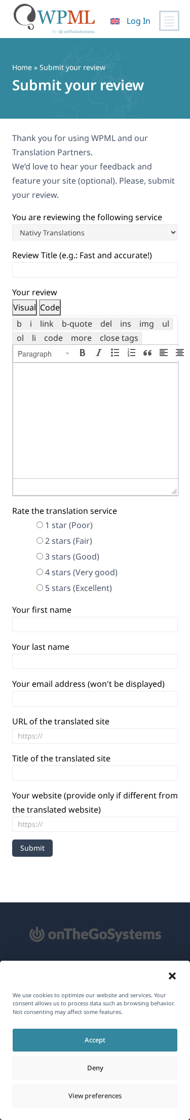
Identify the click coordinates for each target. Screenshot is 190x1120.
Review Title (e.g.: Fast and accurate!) (82, 255)
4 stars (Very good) (81, 572)
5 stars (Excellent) (78, 587)
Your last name (40, 646)
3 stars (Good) (72, 556)
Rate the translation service (64, 510)
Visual (24, 307)
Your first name (41, 609)
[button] (172, 976)
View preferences (95, 1095)
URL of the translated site (60, 721)
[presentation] (44, 353)
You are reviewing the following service (87, 217)
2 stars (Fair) (68, 540)
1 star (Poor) (69, 525)
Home (22, 67)
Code (50, 307)
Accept (95, 1039)
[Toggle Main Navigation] (169, 21)
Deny (95, 1067)
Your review (34, 292)
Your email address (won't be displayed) (88, 683)
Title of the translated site (61, 758)
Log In (138, 20)
